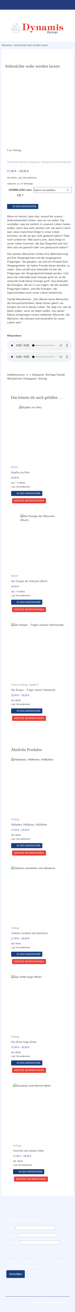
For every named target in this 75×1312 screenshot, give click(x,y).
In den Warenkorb (24, 206)
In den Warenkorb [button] (28, 493)
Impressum (38, 1302)
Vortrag (42, 378)
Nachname (12, 1242)
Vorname (11, 1235)
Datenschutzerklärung (29, 1266)
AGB (49, 1302)
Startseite (6, 45)
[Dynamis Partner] (37, 28)
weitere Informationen (29, 500)
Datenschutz (62, 1302)
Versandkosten (30, 177)
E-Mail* (10, 1227)
